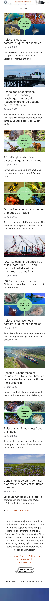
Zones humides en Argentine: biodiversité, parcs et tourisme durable (23, 484)
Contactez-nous (24, 562)
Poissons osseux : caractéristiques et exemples (22, 41)
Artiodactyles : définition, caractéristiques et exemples (22, 158)
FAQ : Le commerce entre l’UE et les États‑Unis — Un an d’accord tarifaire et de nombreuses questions (23, 266)
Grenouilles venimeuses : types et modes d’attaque (24, 211)
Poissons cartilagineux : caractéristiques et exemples (22, 322)
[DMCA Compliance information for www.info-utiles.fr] (24, 572)
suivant (24, 510)
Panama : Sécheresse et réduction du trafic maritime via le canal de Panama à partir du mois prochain (24, 377)
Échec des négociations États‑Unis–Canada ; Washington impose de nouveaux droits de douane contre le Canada (21, 98)
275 (15, 510)
